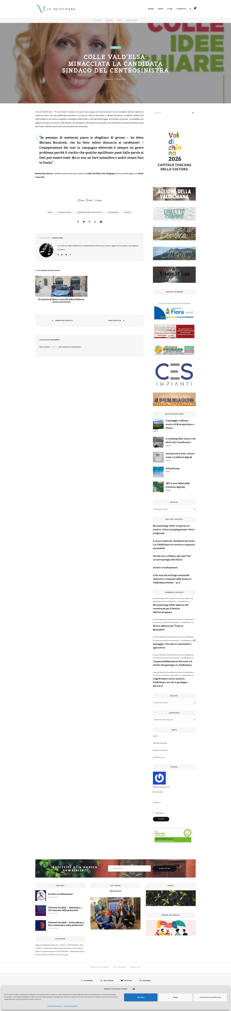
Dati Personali (119, 967)
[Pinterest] (89, 222)
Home (151, 8)
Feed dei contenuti (160, 743)
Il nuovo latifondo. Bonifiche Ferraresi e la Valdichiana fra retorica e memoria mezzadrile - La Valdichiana (173, 621)
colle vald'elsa (113, 212)
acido (50, 212)
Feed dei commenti (160, 750)
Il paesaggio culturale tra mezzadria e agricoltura (174, 644)
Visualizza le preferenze (210, 997)
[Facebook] (78, 222)
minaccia (127, 212)
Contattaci (135, 967)
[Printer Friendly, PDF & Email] (89, 200)
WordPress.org (158, 757)
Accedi (155, 736)
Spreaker (147, 980)
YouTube (128, 980)
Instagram (108, 980)
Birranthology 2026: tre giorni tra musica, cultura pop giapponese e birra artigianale (174, 529)
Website (58, 255)
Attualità (98, 20)
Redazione (109, 79)
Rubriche (109, 20)
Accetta (140, 997)
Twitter (66, 255)
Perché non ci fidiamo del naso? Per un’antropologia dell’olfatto (172, 558)
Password (156, 802)
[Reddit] (101, 222)
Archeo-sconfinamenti (165, 567)
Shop (160, 8)
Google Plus (62, 255)
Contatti (181, 8)
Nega (175, 997)
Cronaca (115, 48)
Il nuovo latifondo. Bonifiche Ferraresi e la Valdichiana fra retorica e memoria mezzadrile (174, 544)
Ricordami (159, 813)
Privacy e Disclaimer (55, 1006)
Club (169, 8)
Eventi (119, 20)
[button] (133, 989)
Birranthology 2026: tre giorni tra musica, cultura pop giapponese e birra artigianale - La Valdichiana (173, 600)
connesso (54, 347)
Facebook (70, 255)
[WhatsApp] (95, 222)
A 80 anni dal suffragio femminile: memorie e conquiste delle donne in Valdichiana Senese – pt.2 (172, 579)
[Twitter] (83, 222)
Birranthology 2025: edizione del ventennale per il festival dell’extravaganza (170, 608)
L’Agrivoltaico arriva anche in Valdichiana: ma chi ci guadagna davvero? (170, 682)
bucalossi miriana (64, 212)
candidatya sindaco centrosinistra (89, 212)
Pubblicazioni (131, 20)
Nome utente (158, 792)
